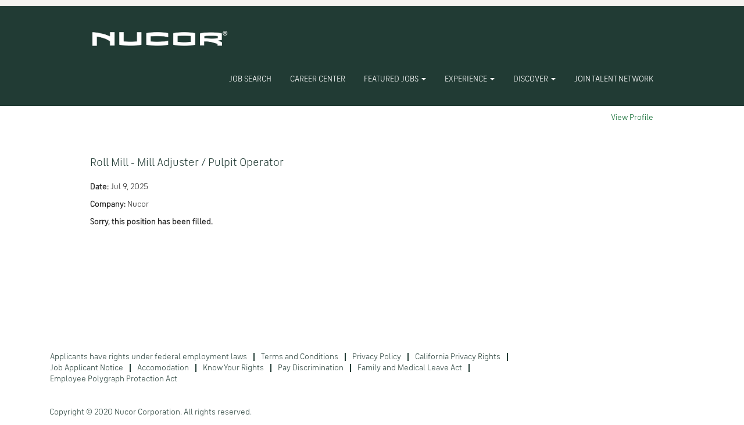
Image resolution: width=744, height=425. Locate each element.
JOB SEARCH (250, 79)
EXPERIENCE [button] (467, 79)
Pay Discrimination (311, 368)
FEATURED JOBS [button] (392, 79)
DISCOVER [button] (531, 79)
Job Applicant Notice (86, 368)
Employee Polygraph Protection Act (113, 379)
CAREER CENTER (317, 79)
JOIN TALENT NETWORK (613, 79)
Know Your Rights (233, 368)
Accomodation (163, 368)
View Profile (632, 118)
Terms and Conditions (299, 357)
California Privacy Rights (457, 357)
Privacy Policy (376, 357)
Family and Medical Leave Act (409, 368)
